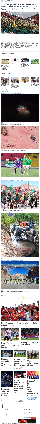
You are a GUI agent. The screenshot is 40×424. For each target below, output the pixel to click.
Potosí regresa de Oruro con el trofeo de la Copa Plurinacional (11, 327)
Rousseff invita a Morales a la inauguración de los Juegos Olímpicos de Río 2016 (32, 398)
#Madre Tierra (17, 48)
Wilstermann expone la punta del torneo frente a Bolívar (19, 370)
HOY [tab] (3, 91)
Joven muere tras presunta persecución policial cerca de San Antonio (12, 93)
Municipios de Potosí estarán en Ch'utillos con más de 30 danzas (15, 75)
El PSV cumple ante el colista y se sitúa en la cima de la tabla (19, 393)
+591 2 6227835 (7, 415)
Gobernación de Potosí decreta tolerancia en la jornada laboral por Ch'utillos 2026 (14, 260)
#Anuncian (3, 48)
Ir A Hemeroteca (20, 11)
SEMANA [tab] (6, 91)
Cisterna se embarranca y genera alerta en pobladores (10, 212)
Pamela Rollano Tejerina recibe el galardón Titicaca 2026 (25, 75)
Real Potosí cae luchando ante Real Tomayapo (9, 152)
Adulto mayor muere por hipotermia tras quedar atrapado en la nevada (13, 125)
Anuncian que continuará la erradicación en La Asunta (34, 56)
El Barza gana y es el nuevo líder (26, 345)
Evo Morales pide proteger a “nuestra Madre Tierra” (14, 56)
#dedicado (13, 48)
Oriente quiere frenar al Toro (32, 366)
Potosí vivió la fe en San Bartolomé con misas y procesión (34, 75)
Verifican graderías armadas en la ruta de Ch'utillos (5, 75)
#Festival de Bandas (8, 48)
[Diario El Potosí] (10, 1)
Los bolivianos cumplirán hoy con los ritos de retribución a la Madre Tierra (5, 56)
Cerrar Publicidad (33, 417)
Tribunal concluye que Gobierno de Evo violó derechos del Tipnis (24, 56)
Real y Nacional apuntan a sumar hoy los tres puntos (10, 349)
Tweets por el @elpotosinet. (5, 292)
